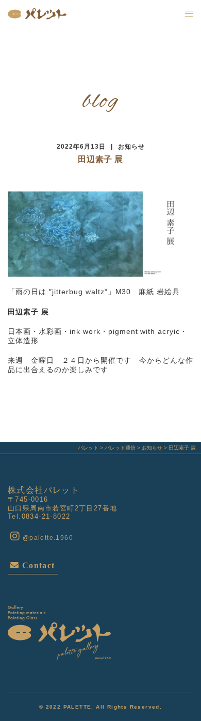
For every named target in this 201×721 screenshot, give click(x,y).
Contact (37, 565)
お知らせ (131, 146)
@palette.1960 (46, 537)
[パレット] (37, 13)
